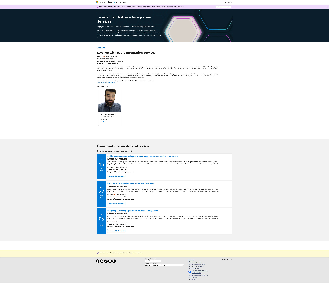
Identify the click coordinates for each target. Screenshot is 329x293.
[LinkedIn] (114, 261)
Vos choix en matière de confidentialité (199, 272)
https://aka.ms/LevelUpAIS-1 (106, 82)
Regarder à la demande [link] (116, 176)
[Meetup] (102, 261)
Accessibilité (192, 279)
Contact (191, 260)
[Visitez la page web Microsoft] (101, 2)
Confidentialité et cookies (196, 264)
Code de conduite (194, 268)
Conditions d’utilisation (195, 266)
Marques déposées (194, 262)
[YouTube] (110, 261)
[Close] (326, 7)
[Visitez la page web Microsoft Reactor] (112, 2)
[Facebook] (98, 261)
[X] (106, 261)
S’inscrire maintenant (223, 7)
